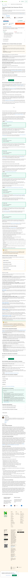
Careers (12, 515)
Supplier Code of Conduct (22, 514)
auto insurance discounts (12, 227)
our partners (20, 13)
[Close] (17, 572)
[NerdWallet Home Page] (4, 1)
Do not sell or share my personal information (22, 522)
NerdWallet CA (13, 568)
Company (12, 513)
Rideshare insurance (5, 309)
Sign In (22, 1)
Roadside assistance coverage (6, 315)
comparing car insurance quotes (9, 100)
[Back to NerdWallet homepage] (2, 4)
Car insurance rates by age (9, 121)
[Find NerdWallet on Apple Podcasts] (22, 532)
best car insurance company (19, 114)
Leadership (12, 514)
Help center (17, 513)
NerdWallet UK (20, 567)
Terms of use (22, 513)
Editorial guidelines (12, 520)
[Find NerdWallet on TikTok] (23, 532)
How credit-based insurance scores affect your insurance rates (14, 187)
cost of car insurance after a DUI (15, 223)
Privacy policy (13, 573)
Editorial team (13, 523)
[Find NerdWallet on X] (17, 532)
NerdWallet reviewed (21, 21)
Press (11, 524)
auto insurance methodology (10, 386)
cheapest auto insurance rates (14, 251)
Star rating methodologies (13, 522)
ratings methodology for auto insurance (13, 444)
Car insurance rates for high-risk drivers (10, 171)
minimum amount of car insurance (8, 325)
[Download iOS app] (6, 534)
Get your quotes (20, 23)
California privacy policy (22, 517)
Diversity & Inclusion (12, 518)
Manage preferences (8, 575)
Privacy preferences (21, 519)
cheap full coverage (12, 88)
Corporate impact (12, 516)
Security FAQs (17, 514)
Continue (14, 575)
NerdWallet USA (14, 567)
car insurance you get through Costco (16, 70)
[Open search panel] (20, 1)
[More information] (24, 21)
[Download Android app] (6, 539)
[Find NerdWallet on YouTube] (19, 532)
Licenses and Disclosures (13, 547)
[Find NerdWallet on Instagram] (20, 532)
